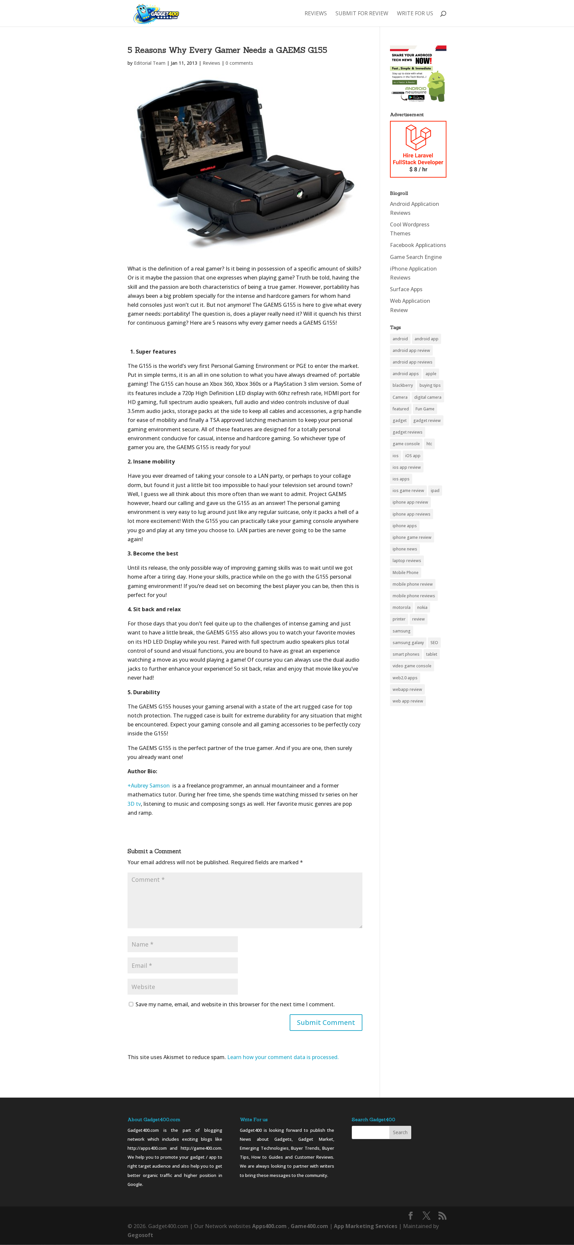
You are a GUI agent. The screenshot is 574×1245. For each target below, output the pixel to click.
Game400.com (310, 1226)
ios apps (401, 479)
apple (431, 373)
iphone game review (412, 537)
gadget (400, 420)
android (400, 339)
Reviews (316, 14)
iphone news (405, 549)
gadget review (427, 420)
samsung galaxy (408, 642)
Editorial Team (149, 63)
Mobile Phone (406, 572)
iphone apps (405, 526)
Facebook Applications (418, 245)
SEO (434, 642)
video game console (412, 666)
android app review (411, 350)
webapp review (407, 689)
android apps (406, 373)
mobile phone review (413, 584)
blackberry (403, 385)
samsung (402, 631)
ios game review (408, 490)
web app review (408, 701)
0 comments (239, 63)
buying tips (430, 385)
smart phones (406, 654)
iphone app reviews (411, 514)
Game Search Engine (416, 257)
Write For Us (415, 14)
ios (396, 455)
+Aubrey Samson (149, 785)
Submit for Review (361, 14)
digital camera (427, 397)
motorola (402, 607)
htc (429, 444)
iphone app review (410, 502)
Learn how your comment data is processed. (283, 1057)
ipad (435, 490)
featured (401, 409)
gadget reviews (408, 432)
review (418, 619)
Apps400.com (269, 1226)
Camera (400, 397)
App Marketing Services (365, 1226)
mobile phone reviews (414, 596)
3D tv (134, 803)
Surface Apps (406, 289)
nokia (422, 607)
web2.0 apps (405, 678)
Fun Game (425, 409)
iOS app (413, 455)
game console (406, 444)
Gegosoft (140, 1235)
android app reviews (412, 362)
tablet (431, 654)
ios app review (407, 467)
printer (399, 619)
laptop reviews (407, 560)
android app (426, 339)
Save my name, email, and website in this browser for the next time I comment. (235, 1004)
